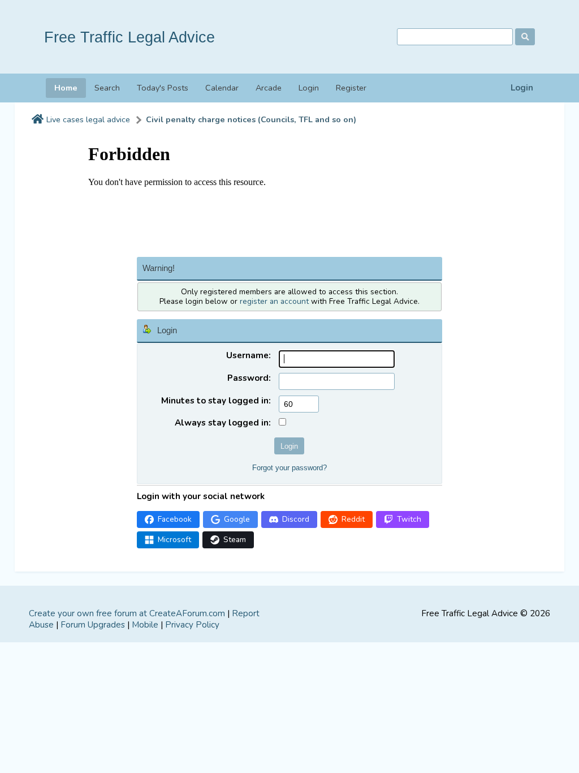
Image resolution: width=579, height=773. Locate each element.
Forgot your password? (289, 467)
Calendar (222, 87)
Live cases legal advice (88, 119)
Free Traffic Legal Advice (129, 37)
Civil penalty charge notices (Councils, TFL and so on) (251, 119)
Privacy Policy (192, 624)
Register (351, 87)
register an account (274, 301)
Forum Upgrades (93, 624)
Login (522, 88)
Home (65, 87)
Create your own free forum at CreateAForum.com (127, 613)
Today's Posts (162, 87)
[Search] (525, 36)
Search (107, 87)
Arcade (269, 87)
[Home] (38, 120)
